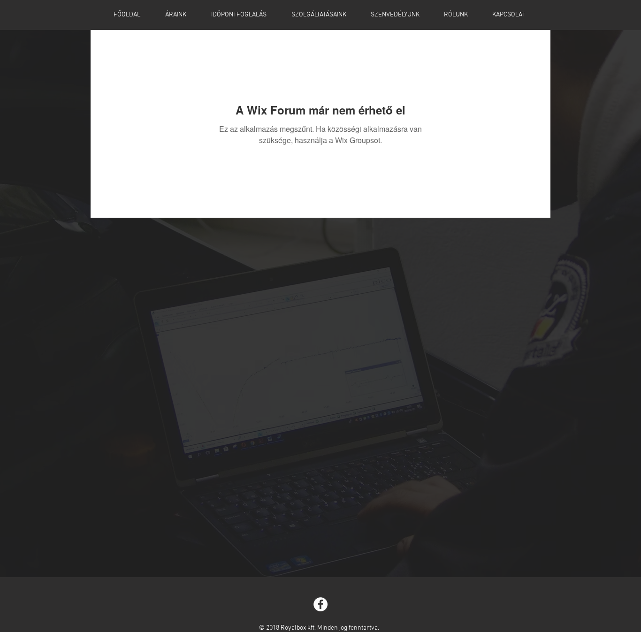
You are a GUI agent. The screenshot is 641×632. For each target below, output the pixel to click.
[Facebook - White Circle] (320, 604)
